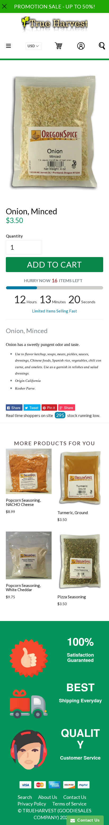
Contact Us (74, 797)
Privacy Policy (31, 804)
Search (25, 797)
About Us (47, 797)
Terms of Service (69, 804)
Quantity (14, 236)
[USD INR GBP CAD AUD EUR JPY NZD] (34, 46)
